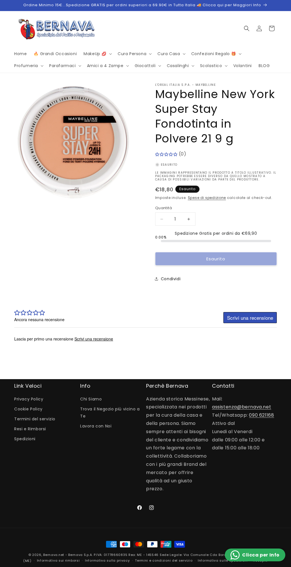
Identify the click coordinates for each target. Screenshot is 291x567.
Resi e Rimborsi (30, 429)
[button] (97, 54)
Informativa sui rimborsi (58, 560)
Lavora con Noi (95, 426)
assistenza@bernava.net (241, 407)
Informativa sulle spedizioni (223, 560)
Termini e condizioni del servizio (163, 560)
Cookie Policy (28, 409)
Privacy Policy (28, 399)
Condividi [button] (170, 279)
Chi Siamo (91, 399)
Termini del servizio (34, 419)
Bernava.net (53, 555)
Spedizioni (25, 439)
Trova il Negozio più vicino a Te (110, 412)
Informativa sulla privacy (107, 560)
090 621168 (261, 415)
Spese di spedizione (207, 197)
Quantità (163, 208)
